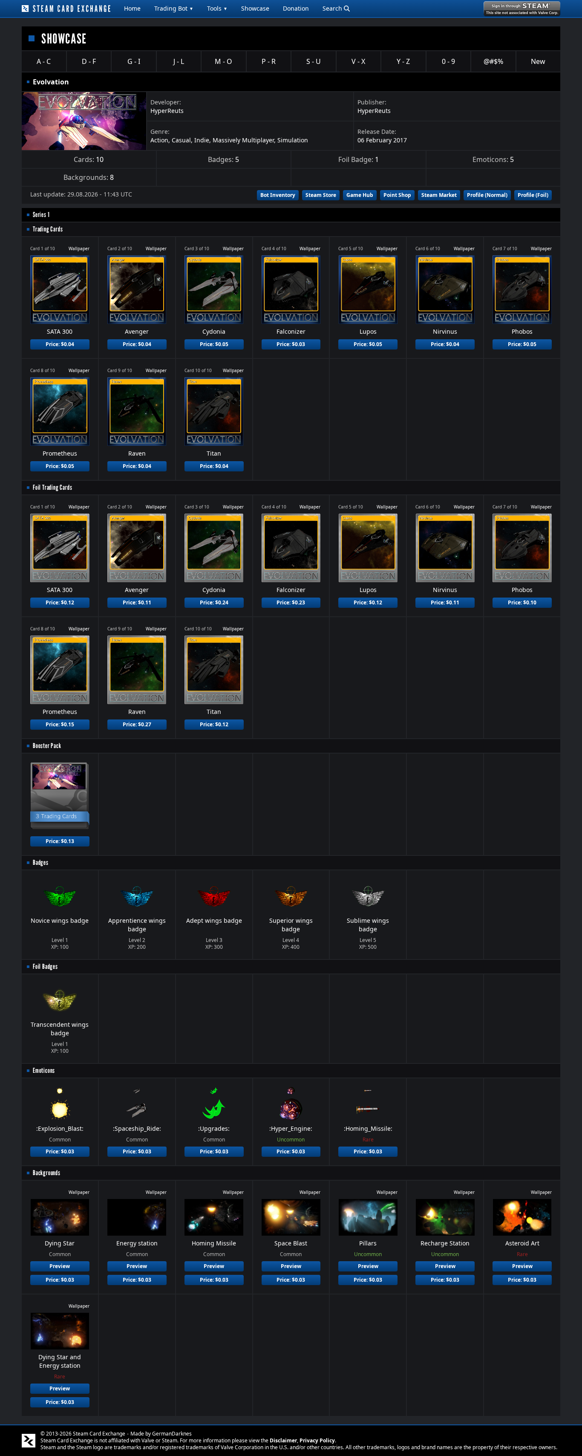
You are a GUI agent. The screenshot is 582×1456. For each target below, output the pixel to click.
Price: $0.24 (214, 602)
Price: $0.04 (60, 344)
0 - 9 (448, 61)
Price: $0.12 (60, 602)
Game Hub (359, 195)
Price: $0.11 (137, 602)
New (538, 61)
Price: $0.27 (137, 724)
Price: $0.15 (60, 724)
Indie (201, 140)
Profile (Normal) (487, 195)
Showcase (255, 8)
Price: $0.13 (60, 841)
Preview (59, 1266)
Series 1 (41, 215)
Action (159, 140)
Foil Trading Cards (52, 487)
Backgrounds (47, 1173)
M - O (223, 61)
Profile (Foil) (533, 195)
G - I (133, 61)
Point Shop (397, 195)
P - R (269, 61)
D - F (89, 61)
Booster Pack (47, 746)
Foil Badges (45, 966)
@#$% (493, 61)
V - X (358, 61)
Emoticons (44, 1070)
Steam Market (439, 195)
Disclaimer (283, 1440)
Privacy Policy (317, 1440)
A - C (44, 61)
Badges (41, 862)
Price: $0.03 (291, 344)
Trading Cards (48, 229)
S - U (313, 61)
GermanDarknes (172, 1433)
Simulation (292, 140)
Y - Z (403, 61)
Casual (181, 140)
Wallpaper (79, 248)
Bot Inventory (277, 195)
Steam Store (320, 195)
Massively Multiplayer (243, 140)
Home (132, 8)
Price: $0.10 (522, 602)
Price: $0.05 (214, 344)
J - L (178, 61)
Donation (296, 8)
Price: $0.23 (291, 602)
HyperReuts (167, 111)
